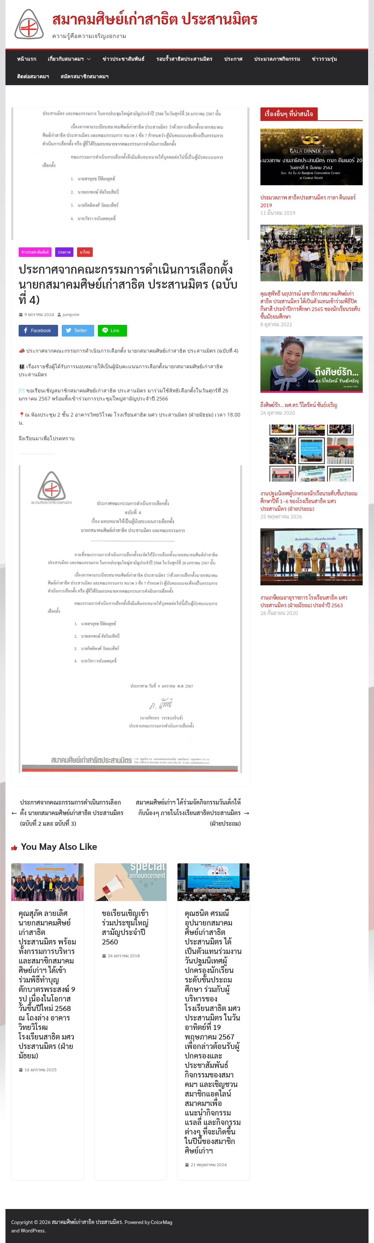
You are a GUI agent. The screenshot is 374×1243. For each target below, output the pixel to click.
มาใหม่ (85, 252)
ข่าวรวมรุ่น (324, 58)
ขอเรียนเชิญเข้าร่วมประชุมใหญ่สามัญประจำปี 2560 (125, 927)
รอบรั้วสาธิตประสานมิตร (184, 58)
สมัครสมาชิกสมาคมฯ (84, 76)
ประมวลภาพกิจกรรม (277, 58)
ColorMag (161, 1222)
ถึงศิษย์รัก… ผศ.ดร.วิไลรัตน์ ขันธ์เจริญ (298, 405)
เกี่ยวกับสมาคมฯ (66, 58)
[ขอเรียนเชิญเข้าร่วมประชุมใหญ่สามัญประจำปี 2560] (131, 868)
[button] (87, 59)
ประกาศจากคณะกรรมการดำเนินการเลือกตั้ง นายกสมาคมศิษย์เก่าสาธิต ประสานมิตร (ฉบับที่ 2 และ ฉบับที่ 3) (71, 812)
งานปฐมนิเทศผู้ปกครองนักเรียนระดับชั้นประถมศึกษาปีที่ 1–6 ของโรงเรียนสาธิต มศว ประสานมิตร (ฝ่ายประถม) (309, 501)
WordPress (33, 1230)
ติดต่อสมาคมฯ (33, 76)
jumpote (71, 314)
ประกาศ (233, 58)
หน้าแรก (26, 58)
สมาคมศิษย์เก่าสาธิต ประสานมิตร (155, 18)
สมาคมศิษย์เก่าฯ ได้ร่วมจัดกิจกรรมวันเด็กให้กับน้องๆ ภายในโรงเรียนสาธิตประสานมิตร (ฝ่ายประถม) (188, 812)
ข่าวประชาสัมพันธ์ (124, 58)
